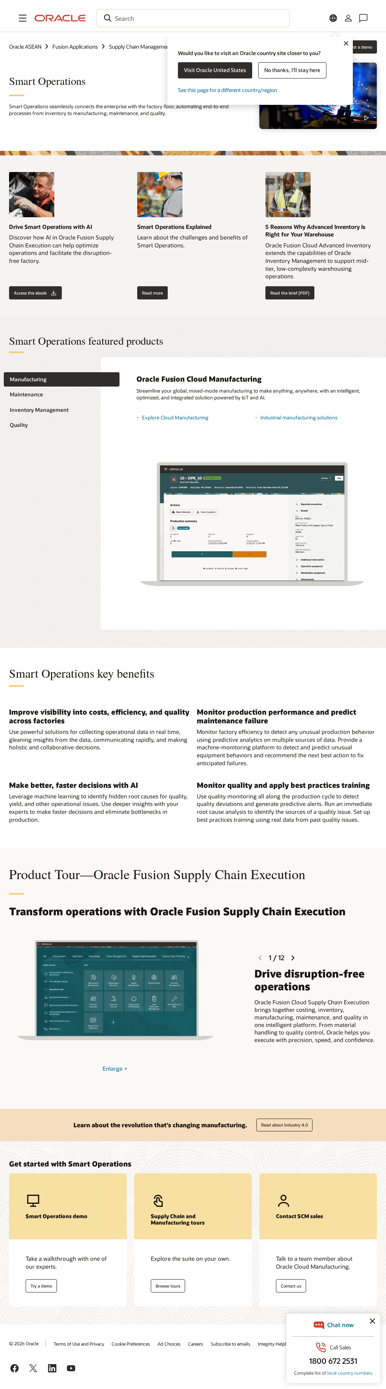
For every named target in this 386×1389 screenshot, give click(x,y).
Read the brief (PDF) (289, 293)
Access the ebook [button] (30, 293)
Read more (152, 293)
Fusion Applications (75, 46)
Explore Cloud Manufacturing (175, 417)
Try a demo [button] (41, 1286)
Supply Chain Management (140, 46)
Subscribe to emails (230, 1344)
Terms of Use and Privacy (79, 1344)
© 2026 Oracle (23, 1343)
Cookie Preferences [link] (131, 1344)
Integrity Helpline (275, 1344)
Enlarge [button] (115, 1068)
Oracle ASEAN (25, 46)
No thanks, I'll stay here (292, 70)
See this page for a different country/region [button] (227, 90)
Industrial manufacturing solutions (298, 417)
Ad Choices (169, 1344)
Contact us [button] (291, 1286)
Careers (195, 1344)
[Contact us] (363, 18)
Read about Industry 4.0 (284, 1125)
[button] (22, 18)
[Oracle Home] (60, 18)
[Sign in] (348, 18)
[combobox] (193, 18)
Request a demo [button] (356, 47)
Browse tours (168, 1286)
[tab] (61, 379)
